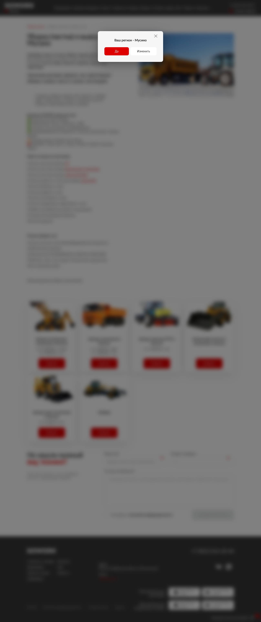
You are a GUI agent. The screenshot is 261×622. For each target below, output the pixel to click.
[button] (116, 51)
